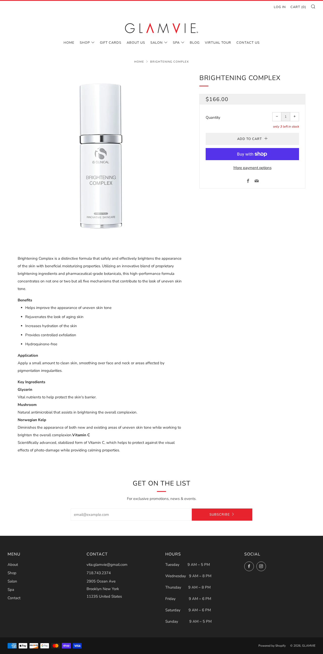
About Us (136, 42)
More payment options (252, 167)
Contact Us (248, 42)
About (13, 564)
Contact (14, 597)
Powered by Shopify (272, 646)
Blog (195, 42)
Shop (85, 42)
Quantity (213, 117)
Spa (176, 42)
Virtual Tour (218, 42)
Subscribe (219, 514)
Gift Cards (110, 42)
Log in (280, 7)
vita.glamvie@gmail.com (107, 564)
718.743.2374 (99, 572)
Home (69, 42)
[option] (101, 156)
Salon (156, 42)
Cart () (298, 7)
